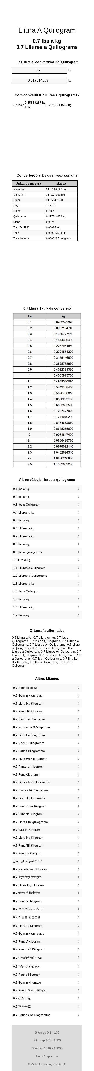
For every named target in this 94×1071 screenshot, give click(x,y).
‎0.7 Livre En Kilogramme (30, 758)
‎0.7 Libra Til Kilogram (27, 925)
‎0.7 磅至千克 (22, 1006)
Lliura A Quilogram (47, 30)
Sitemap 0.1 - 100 (47, 1032)
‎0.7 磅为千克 (22, 998)
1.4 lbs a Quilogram (26, 591)
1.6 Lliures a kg (23, 607)
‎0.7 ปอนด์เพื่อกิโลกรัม (27, 958)
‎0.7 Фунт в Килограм (27, 695)
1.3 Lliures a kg (23, 583)
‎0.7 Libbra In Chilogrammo (31, 782)
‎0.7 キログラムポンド (28, 909)
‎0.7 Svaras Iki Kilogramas (30, 790)
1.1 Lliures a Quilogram (29, 567)
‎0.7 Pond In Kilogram (27, 853)
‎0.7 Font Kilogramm (26, 774)
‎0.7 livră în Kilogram (27, 829)
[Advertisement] (47, 11)
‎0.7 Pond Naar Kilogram (29, 806)
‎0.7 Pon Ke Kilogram (27, 901)
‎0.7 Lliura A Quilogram (28, 885)
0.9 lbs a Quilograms (27, 552)
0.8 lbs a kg (21, 544)
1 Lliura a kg (21, 560)
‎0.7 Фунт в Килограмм (29, 933)
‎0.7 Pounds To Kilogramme (31, 1015)
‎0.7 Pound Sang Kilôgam (30, 990)
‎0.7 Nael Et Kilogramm (28, 743)
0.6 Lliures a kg (23, 528)
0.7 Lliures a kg (23, 536)
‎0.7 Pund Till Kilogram (28, 845)
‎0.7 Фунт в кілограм (27, 982)
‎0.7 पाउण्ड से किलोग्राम (26, 893)
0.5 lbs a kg (21, 520)
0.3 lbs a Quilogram (26, 504)
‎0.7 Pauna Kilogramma (29, 751)
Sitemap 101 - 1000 (47, 1040)
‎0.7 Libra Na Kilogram (28, 703)
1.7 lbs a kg (21, 615)
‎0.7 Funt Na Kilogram (28, 814)
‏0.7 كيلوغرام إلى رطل (27, 861)
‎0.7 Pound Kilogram (26, 974)
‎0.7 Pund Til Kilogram (28, 711)
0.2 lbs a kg (21, 496)
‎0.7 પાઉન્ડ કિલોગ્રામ (26, 966)
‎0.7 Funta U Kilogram (28, 766)
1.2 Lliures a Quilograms (30, 575)
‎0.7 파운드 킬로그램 (27, 917)
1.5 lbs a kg (21, 599)
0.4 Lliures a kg (23, 512)
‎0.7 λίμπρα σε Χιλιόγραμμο (31, 727)
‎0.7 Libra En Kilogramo (29, 735)
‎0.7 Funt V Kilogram (27, 941)
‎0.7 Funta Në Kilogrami (29, 949)
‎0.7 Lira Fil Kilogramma (29, 798)
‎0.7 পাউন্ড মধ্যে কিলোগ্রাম (27, 877)
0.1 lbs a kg (21, 489)
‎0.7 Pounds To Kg (25, 687)
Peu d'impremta (47, 1056)
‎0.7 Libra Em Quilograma (30, 822)
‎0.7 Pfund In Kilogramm (29, 719)
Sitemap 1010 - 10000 (47, 1048)
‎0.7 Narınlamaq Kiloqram (30, 869)
